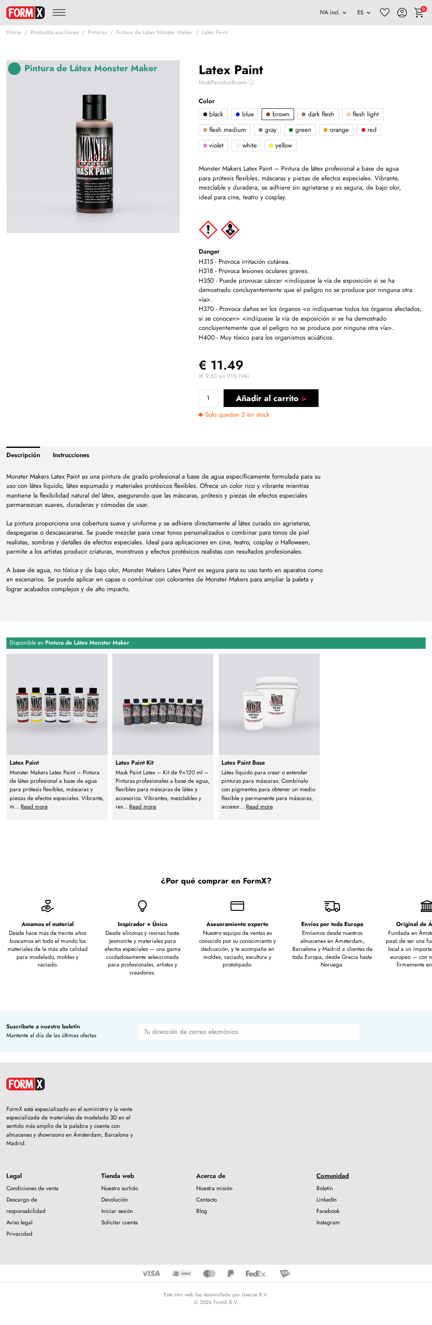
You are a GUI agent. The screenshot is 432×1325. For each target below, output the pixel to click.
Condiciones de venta (32, 1188)
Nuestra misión (214, 1188)
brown (279, 114)
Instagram (328, 1222)
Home (13, 32)
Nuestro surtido (119, 1188)
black (215, 114)
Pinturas (97, 32)
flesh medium (226, 129)
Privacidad (19, 1234)
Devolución (114, 1200)
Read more (34, 807)
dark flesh (320, 114)
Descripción (23, 455)
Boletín (324, 1188)
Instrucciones (71, 455)
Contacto (206, 1200)
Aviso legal (19, 1222)
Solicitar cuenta (119, 1222)
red (371, 129)
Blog (201, 1211)
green (302, 129)
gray (270, 129)
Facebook (328, 1211)
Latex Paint (214, 32)
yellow (282, 145)
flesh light (365, 114)
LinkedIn (326, 1200)
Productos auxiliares (54, 32)
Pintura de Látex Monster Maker (154, 32)
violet (215, 145)
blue (247, 114)
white (248, 145)
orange (338, 129)
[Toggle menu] (59, 12)
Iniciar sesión (117, 1211)
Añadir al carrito (267, 398)
